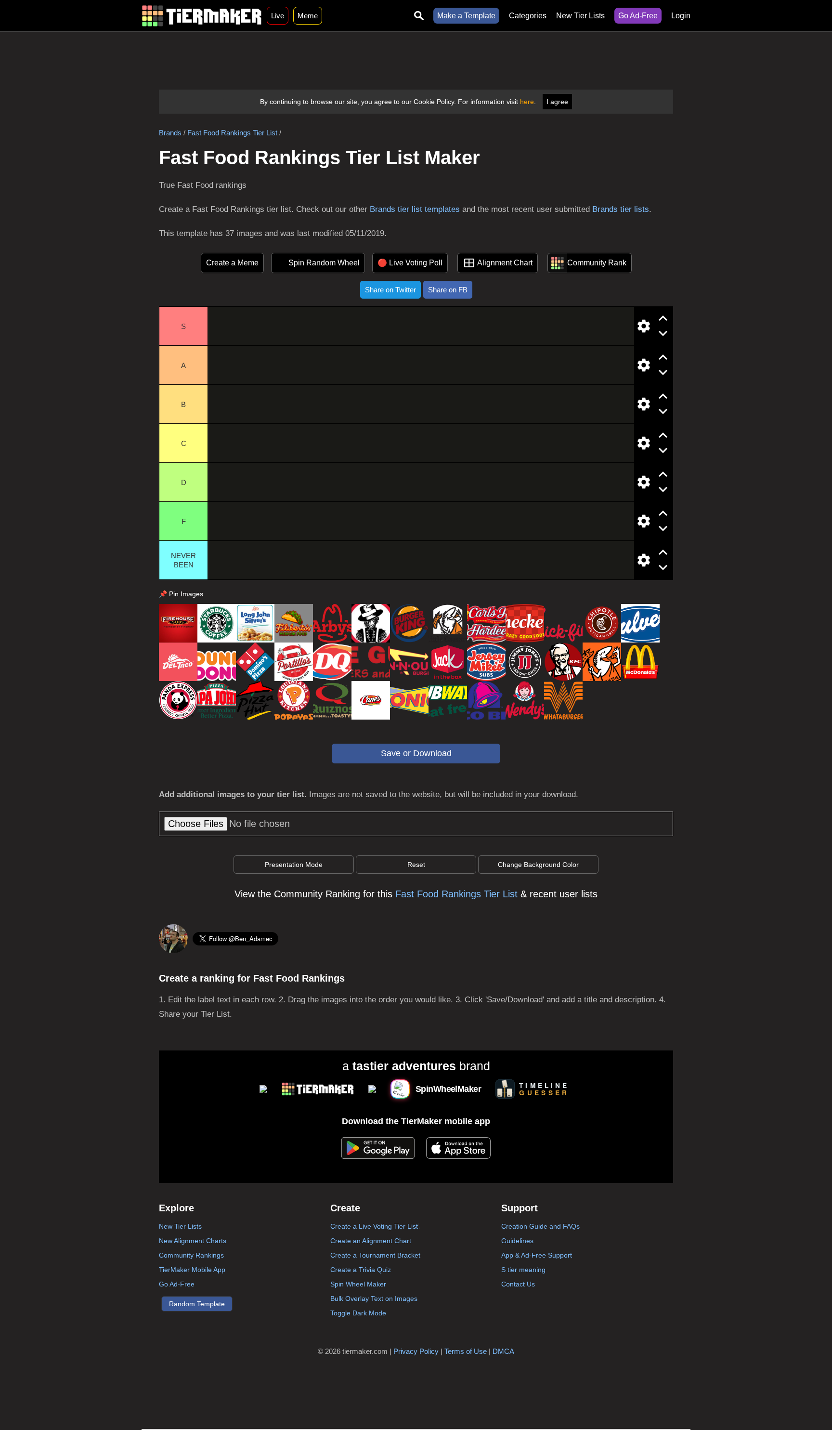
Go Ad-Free (638, 16)
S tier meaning (523, 1269)
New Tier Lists (580, 16)
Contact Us (518, 1284)
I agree (557, 101)
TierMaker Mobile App (192, 1269)
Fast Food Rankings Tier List (232, 133)
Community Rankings (191, 1255)
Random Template (197, 1304)
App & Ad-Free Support (536, 1255)
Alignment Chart (505, 263)
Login (680, 16)
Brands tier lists (620, 209)
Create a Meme (232, 263)
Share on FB (448, 290)
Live (277, 16)
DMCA (503, 1351)
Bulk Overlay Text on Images (373, 1298)
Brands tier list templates (415, 209)
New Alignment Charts (192, 1241)
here (527, 101)
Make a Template (466, 16)
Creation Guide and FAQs (540, 1226)
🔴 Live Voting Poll (409, 263)
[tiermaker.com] (202, 15)
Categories (527, 16)
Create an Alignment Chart (370, 1241)
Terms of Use (465, 1351)
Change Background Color (538, 864)
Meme (308, 16)
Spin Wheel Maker (358, 1284)
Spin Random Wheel (324, 263)
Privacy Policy (416, 1351)
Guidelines (517, 1241)
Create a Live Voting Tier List (374, 1226)
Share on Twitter (390, 290)
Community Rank (596, 263)
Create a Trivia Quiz (360, 1269)
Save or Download (416, 753)
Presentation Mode (294, 864)
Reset (416, 864)
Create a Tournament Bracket (375, 1255)
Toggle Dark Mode (358, 1313)
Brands (170, 133)
